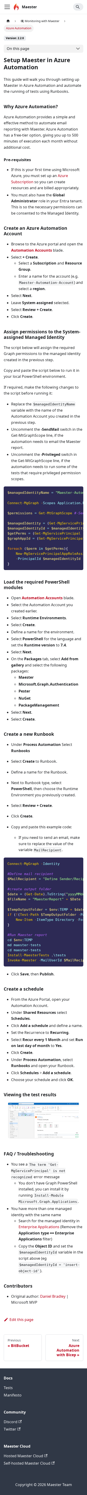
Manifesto (13, 1395)
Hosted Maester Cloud (23, 1455)
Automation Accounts (31, 250)
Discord (10, 1421)
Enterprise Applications (39, 1226)
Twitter (10, 1429)
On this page (18, 48)
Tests (8, 1387)
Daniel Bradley (52, 1296)
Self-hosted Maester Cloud (27, 1463)
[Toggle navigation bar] (7, 6)
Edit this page (21, 1319)
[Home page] (8, 21)
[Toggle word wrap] (69, 492)
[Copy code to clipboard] (77, 492)
